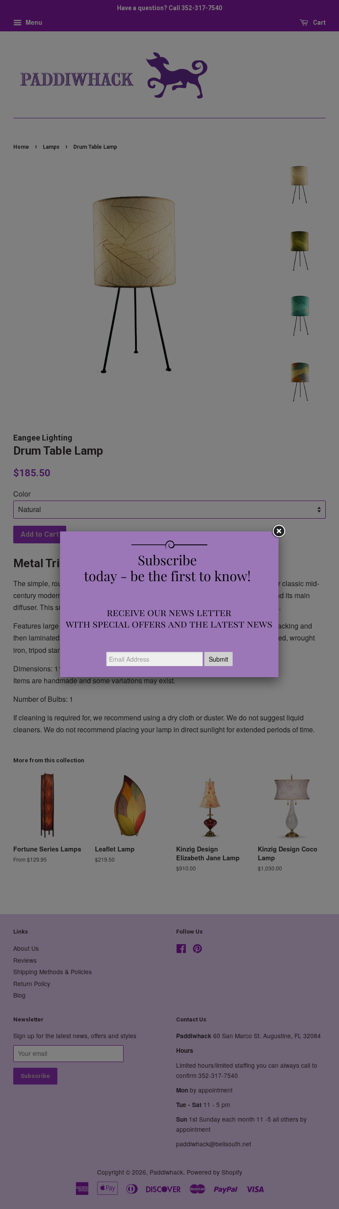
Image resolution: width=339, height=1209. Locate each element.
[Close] (278, 531)
